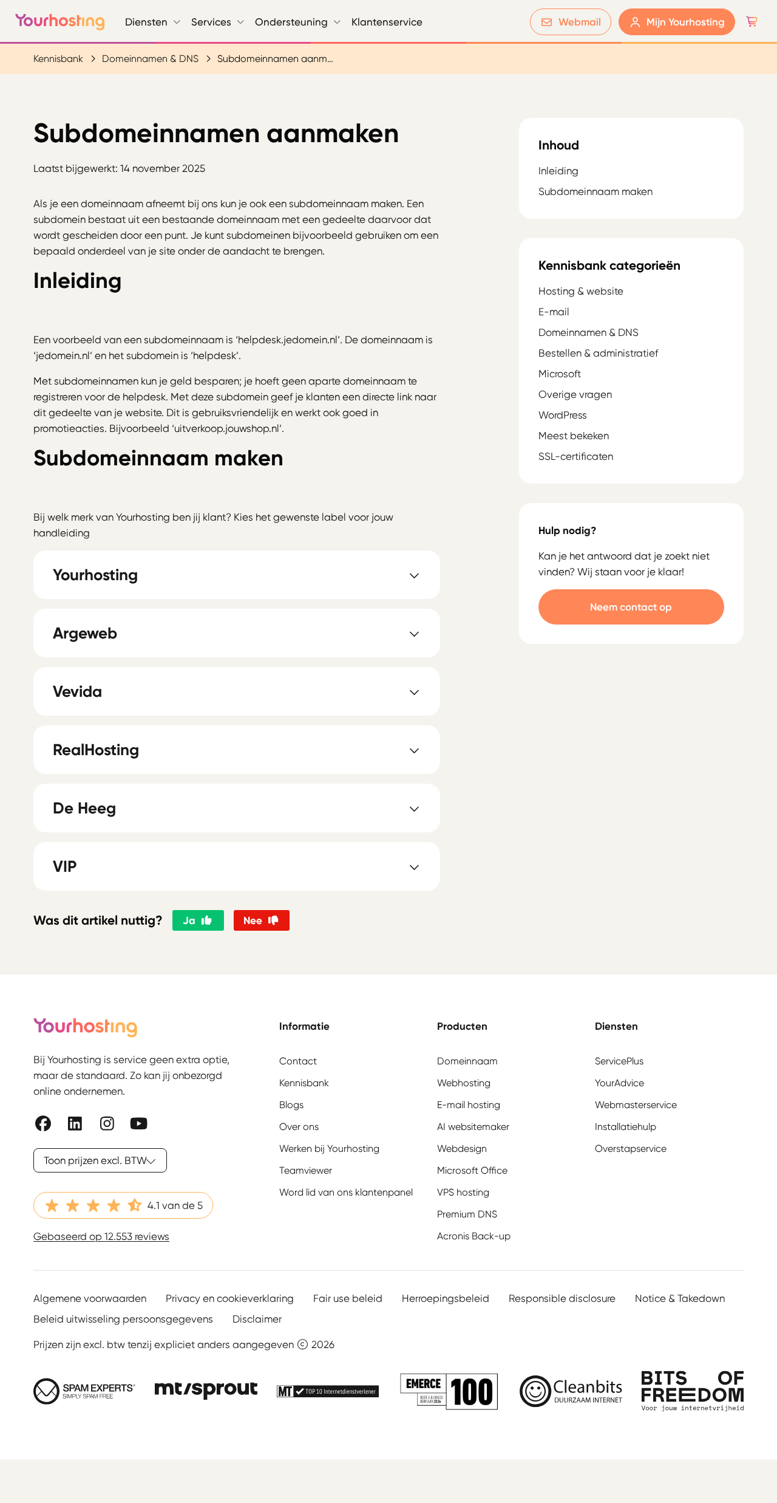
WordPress (562, 415)
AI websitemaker (473, 1126)
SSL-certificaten (575, 456)
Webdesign (462, 1148)
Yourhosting (60, 22)
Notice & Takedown (680, 1298)
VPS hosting (463, 1192)
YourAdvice (619, 1083)
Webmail (579, 22)
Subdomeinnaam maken (595, 192)
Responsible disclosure (562, 1298)
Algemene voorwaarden (89, 1298)
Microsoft (559, 374)
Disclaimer (257, 1319)
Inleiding (558, 171)
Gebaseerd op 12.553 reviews (101, 1236)
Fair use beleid (347, 1298)
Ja (189, 920)
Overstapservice (631, 1148)
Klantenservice (386, 22)
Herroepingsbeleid (445, 1298)
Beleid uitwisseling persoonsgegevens (123, 1319)
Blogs (291, 1105)
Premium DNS (467, 1214)
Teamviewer (305, 1170)
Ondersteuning (291, 22)
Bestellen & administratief (598, 353)
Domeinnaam (467, 1061)
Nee (252, 920)
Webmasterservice (636, 1105)
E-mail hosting (468, 1105)
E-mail (553, 312)
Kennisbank (58, 58)
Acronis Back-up (474, 1236)
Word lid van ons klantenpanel (346, 1192)
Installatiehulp (625, 1126)
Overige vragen (575, 394)
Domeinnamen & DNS (150, 58)
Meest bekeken (573, 436)
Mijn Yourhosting (685, 22)
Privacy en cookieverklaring (230, 1298)
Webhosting (463, 1083)
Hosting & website (580, 291)
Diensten (146, 22)
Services (211, 22)
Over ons (299, 1126)
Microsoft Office (472, 1170)
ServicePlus (619, 1061)
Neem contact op (631, 607)
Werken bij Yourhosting (329, 1148)
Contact (298, 1061)
